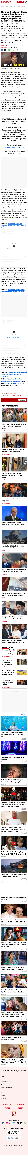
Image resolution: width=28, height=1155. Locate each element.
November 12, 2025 (14, 153)
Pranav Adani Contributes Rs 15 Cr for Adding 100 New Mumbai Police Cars (13, 641)
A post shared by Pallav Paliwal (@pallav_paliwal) (14, 265)
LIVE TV (21, 2)
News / (2, 6)
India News (4, 430)
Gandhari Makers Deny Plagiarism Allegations (12, 500)
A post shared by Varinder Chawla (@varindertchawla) (14, 353)
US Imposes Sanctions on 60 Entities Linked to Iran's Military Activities (13, 618)
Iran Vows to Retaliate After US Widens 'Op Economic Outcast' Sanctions (14, 571)
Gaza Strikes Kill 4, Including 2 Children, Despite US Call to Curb (14, 547)
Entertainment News (5, 47)
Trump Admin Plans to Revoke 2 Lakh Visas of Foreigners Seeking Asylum (13, 594)
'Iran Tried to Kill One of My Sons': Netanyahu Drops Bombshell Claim (13, 523)
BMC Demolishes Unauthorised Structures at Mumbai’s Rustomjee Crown (12, 475)
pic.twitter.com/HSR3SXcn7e (14, 147)
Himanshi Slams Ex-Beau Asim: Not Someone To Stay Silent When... (13, 451)
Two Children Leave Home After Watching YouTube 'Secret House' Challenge (9, 673)
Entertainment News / (10, 6)
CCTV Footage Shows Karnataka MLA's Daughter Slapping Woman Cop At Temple (14, 426)
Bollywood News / (20, 6)
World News (4, 550)
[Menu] (26, 2)
